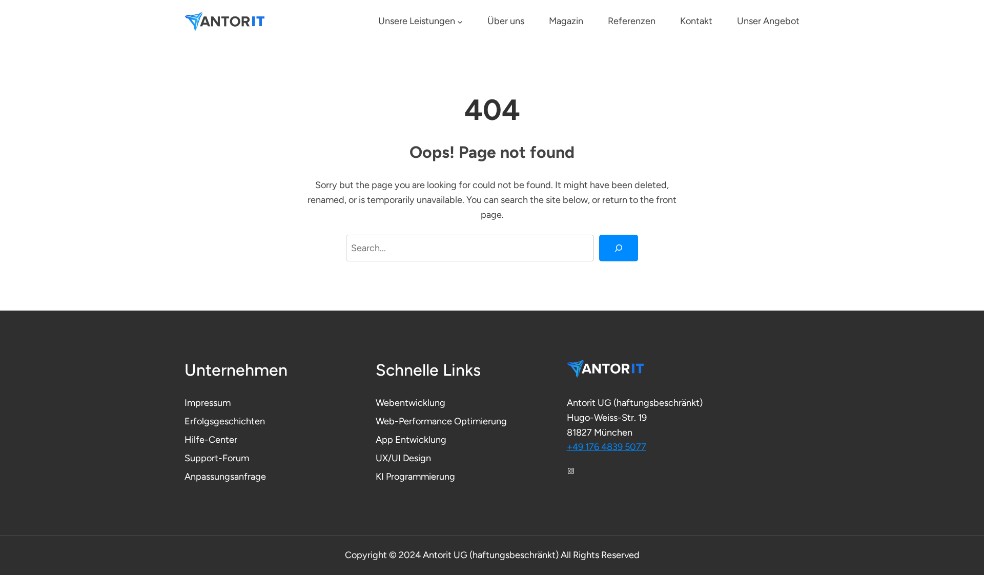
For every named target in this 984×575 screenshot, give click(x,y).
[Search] (618, 248)
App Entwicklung (411, 439)
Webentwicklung (410, 402)
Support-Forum (216, 458)
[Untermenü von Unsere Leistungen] (460, 22)
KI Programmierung (415, 476)
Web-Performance (415, 421)
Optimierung (480, 421)
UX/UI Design (403, 458)
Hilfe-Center (210, 439)
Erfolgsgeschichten (224, 421)
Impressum (207, 402)
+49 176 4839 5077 (606, 447)
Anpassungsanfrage (225, 476)
